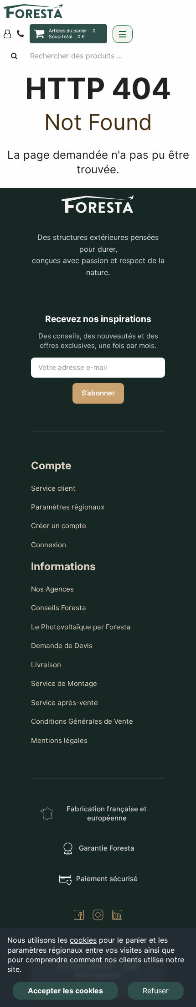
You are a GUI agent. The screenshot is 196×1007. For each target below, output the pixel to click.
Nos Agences (52, 589)
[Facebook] (79, 916)
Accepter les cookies (65, 990)
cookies (83, 940)
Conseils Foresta (58, 607)
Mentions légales (59, 740)
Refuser (156, 990)
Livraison (46, 664)
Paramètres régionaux (67, 507)
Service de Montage (64, 683)
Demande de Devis (62, 645)
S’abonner (98, 393)
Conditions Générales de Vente (82, 721)
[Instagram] (98, 916)
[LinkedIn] (117, 916)
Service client (53, 488)
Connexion (48, 544)
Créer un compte (58, 525)
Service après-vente (64, 702)
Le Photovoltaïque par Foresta (81, 627)
